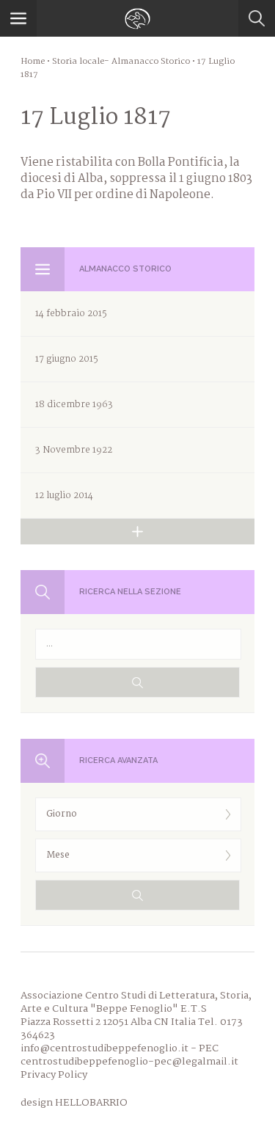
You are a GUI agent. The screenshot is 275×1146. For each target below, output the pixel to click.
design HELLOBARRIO (74, 1102)
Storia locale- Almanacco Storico (121, 61)
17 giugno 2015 (66, 359)
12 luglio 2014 (64, 495)
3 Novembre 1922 (73, 450)
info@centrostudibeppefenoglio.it (104, 1048)
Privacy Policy (54, 1075)
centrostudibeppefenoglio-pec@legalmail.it (129, 1062)
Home (33, 61)
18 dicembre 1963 (74, 404)
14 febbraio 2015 (71, 313)
